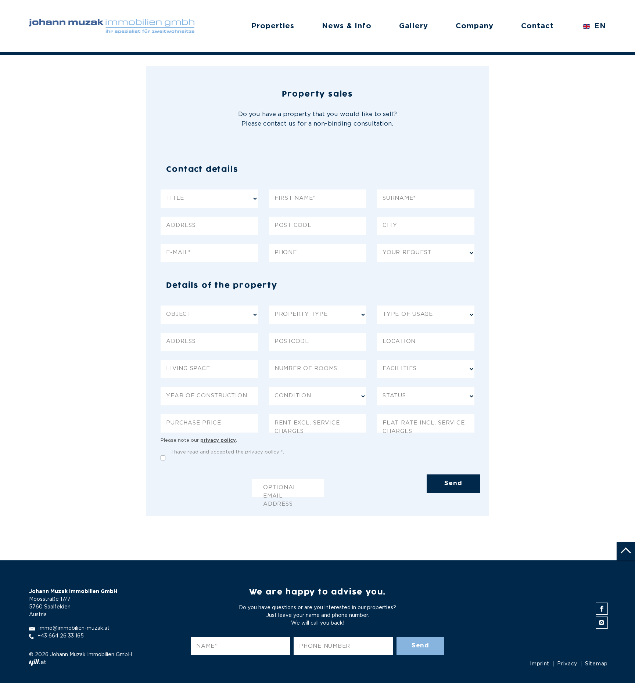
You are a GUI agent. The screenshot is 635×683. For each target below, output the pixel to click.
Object (178, 314)
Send (453, 483)
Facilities (400, 368)
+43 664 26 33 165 (60, 636)
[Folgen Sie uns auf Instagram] (602, 623)
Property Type (301, 314)
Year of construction (206, 395)
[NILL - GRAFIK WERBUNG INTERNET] (37, 662)
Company (475, 26)
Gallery (413, 26)
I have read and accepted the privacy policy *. (228, 452)
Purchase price (193, 422)
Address (180, 225)
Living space (188, 368)
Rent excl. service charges (307, 426)
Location (399, 341)
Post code (293, 225)
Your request (407, 252)
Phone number (324, 646)
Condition (293, 395)
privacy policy (218, 440)
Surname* (399, 198)
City (390, 225)
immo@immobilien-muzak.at (74, 628)
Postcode (292, 341)
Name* (206, 646)
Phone (286, 252)
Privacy (567, 664)
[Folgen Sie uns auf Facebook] (602, 609)
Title (175, 198)
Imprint (539, 664)
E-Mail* (178, 252)
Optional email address (280, 491)
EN (599, 26)
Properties (272, 26)
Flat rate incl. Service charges (423, 426)
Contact (537, 26)
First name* (295, 198)
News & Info (347, 26)
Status (394, 395)
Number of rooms (306, 368)
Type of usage (408, 314)
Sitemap (596, 664)
